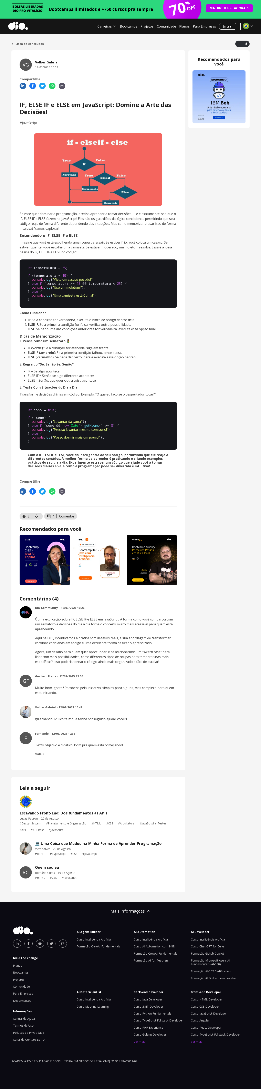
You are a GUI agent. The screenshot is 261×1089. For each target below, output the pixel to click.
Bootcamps (128, 26)
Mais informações (128, 911)
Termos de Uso (23, 1025)
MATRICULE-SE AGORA (228, 8)
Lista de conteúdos (29, 43)
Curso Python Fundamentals (152, 1013)
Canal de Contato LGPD (29, 1039)
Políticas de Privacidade (28, 1033)
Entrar (228, 26)
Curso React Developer (206, 1027)
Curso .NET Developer (148, 1006)
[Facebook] (32, 86)
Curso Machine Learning (93, 1006)
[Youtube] (40, 943)
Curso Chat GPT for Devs (207, 946)
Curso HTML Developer (206, 999)
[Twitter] (42, 86)
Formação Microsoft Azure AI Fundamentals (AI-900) (210, 962)
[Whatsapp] (52, 86)
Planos (184, 26)
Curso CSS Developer (205, 1006)
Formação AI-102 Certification (211, 971)
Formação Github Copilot (207, 953)
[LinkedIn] (23, 86)
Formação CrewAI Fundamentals (98, 946)
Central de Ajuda (24, 1018)
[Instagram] (63, 943)
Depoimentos (22, 1001)
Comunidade (166, 26)
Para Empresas (204, 26)
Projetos (147, 26)
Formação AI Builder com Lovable (213, 978)
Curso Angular (200, 1020)
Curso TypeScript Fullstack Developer (158, 1020)
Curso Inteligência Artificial (94, 939)
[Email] (62, 86)
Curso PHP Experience (148, 1027)
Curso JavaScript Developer (209, 1013)
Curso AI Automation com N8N (154, 946)
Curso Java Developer (148, 999)
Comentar (66, 516)
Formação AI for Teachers (151, 960)
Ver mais (139, 1042)
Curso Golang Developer (150, 1034)
